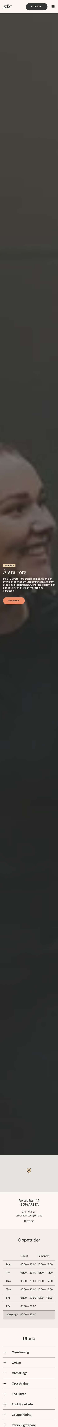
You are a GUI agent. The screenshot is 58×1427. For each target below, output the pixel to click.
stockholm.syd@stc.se (29, 1215)
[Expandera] (5, 1352)
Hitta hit (29, 1221)
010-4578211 (29, 1211)
